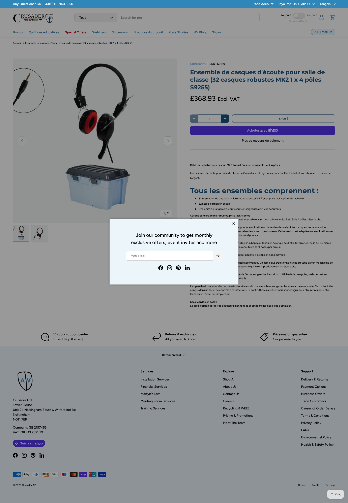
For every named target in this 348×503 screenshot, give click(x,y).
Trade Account (262, 4)
